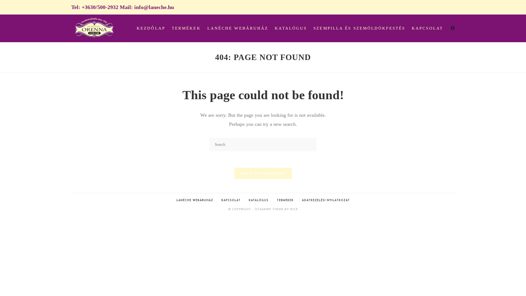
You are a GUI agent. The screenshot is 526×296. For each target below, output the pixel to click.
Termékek (285, 200)
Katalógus (258, 200)
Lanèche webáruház (194, 200)
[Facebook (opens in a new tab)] (452, 28)
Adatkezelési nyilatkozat (326, 200)
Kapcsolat (231, 200)
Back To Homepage (263, 173)
